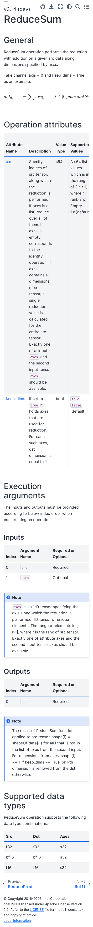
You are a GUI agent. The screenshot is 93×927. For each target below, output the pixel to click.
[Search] (77, 7)
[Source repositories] (42, 7)
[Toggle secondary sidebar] (86, 7)
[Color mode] (69, 7)
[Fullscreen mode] (60, 7)
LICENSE (37, 909)
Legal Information (17, 920)
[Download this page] (51, 7)
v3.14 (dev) (17, 9)
